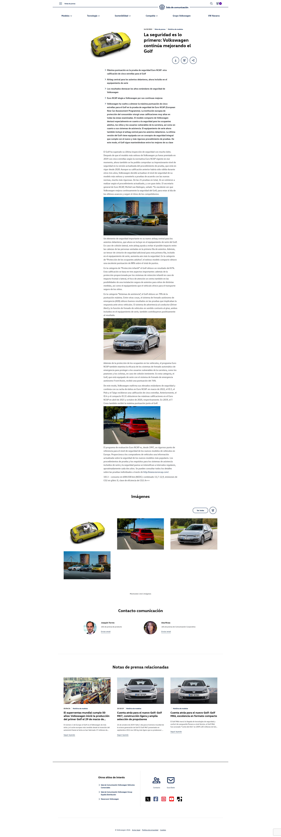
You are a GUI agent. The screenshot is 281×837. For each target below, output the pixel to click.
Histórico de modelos (175, 29)
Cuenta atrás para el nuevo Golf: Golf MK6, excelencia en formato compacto (193, 714)
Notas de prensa (70, 4)
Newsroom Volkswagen (110, 799)
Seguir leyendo (69, 735)
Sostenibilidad (121, 15)
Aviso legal (136, 830)
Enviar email (105, 631)
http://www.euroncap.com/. (156, 472)
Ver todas (200, 510)
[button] (60, 3)
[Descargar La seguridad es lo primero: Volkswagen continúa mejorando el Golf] (175, 60)
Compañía (150, 15)
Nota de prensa (160, 29)
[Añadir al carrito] (184, 60)
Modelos (65, 15)
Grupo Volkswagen (182, 15)
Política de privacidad (150, 830)
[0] (217, 3)
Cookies (163, 830)
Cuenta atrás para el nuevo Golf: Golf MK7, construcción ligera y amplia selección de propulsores (139, 716)
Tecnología (92, 15)
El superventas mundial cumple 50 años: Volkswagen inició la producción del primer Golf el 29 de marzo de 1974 (86, 717)
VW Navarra (214, 15)
